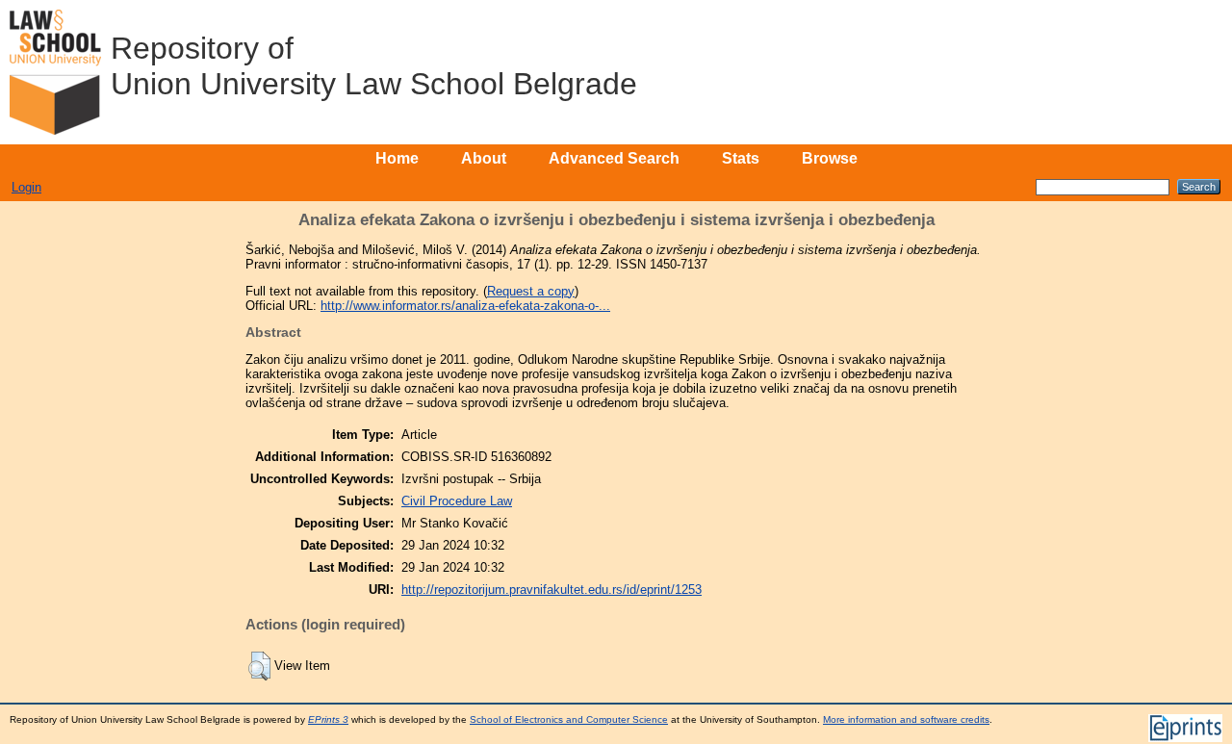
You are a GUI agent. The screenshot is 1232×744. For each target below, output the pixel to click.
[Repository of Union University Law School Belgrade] (55, 72)
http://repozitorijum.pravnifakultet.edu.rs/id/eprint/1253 (551, 589)
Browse (830, 158)
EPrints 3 (328, 719)
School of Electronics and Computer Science (569, 719)
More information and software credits (906, 719)
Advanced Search (614, 158)
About (483, 158)
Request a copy (531, 291)
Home (397, 158)
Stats (740, 158)
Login (26, 187)
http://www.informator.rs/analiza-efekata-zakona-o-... (465, 305)
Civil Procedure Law (456, 501)
